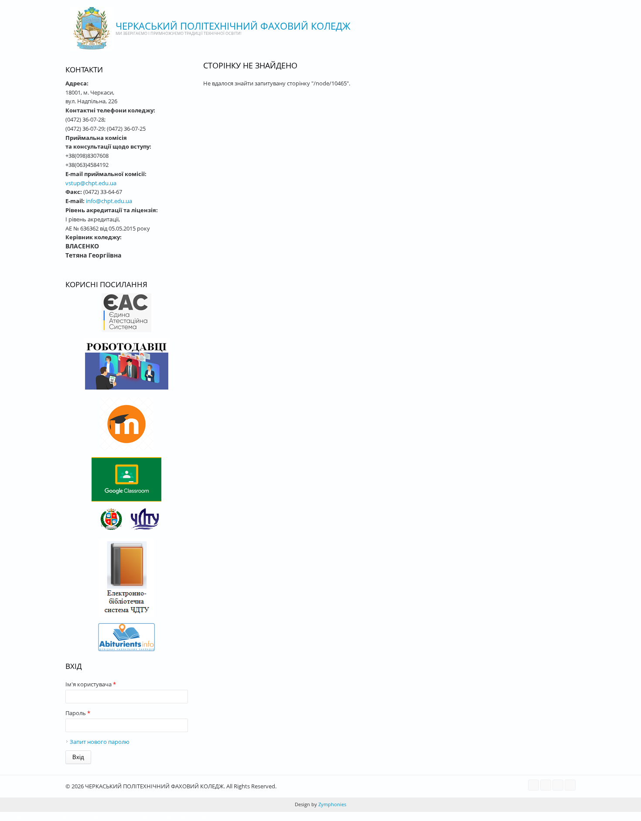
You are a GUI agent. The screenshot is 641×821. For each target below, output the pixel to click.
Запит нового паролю (100, 742)
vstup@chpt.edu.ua (90, 183)
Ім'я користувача (90, 684)
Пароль (77, 713)
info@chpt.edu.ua (109, 201)
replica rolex (214, 816)
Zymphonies (331, 804)
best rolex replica (55, 816)
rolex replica (15, 816)
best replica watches (104, 816)
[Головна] (91, 28)
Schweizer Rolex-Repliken (164, 816)
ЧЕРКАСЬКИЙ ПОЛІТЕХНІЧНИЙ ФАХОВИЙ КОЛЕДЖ (233, 25)
